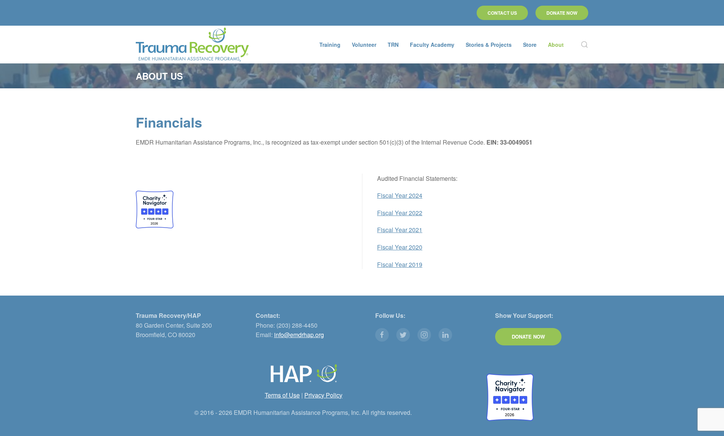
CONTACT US (502, 12)
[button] (584, 44)
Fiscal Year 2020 (399, 247)
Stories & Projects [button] (489, 44)
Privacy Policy (323, 395)
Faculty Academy (432, 44)
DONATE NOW (561, 12)
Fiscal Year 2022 (399, 212)
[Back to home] (192, 44)
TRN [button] (393, 44)
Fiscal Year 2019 (399, 264)
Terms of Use (282, 395)
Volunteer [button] (364, 44)
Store (530, 44)
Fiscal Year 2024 (399, 195)
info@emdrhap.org (299, 334)
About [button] (556, 44)
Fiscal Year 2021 (399, 229)
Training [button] (330, 44)
